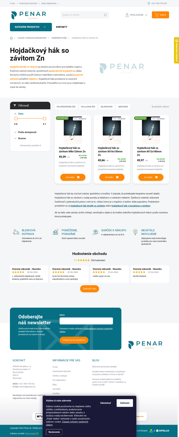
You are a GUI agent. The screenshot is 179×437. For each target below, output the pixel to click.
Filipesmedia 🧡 (31, 433)
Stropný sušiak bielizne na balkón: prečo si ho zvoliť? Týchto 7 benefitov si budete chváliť (109, 382)
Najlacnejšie (88, 107)
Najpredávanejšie (66, 107)
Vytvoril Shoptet (141, 431)
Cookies (56, 393)
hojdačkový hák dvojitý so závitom (88, 205)
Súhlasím (124, 403)
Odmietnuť (105, 403)
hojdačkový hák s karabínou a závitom (131, 205)
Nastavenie (54, 432)
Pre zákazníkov (59, 380)
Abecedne (123, 107)
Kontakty (57, 389)
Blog (54, 384)
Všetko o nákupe (60, 376)
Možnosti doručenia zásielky (104, 367)
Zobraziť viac (89, 288)
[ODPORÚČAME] (73, 131)
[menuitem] (60, 27)
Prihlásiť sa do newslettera (74, 340)
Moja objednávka (49, 3)
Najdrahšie (107, 107)
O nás (12, 3)
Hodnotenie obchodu (28, 3)
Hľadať (105, 15)
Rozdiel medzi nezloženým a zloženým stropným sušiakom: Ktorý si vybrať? (108, 372)
